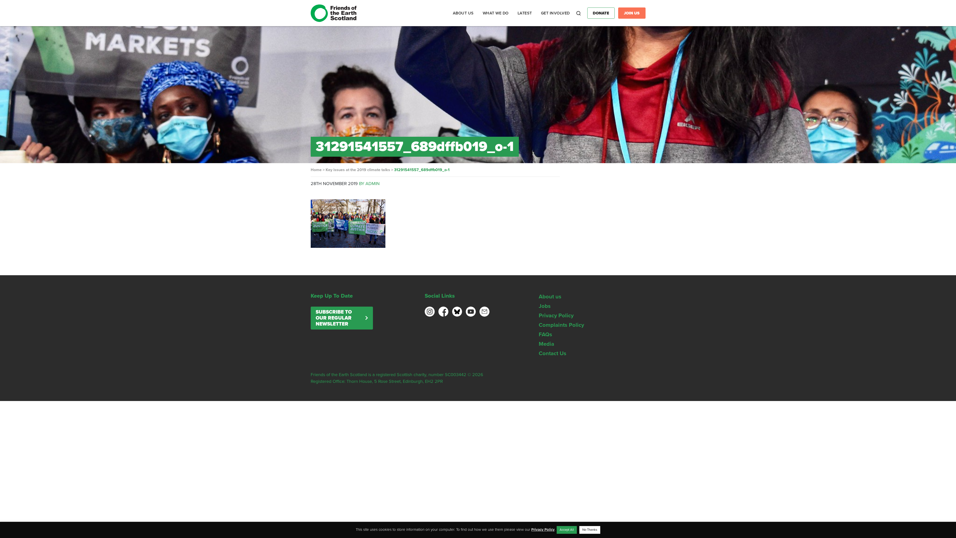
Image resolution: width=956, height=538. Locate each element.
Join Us (632, 13)
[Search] (578, 13)
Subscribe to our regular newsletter (334, 318)
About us (550, 296)
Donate (601, 13)
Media (546, 344)
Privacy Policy (556, 315)
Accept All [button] (567, 530)
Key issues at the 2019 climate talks (358, 169)
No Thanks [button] (589, 530)
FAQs (545, 334)
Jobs (545, 306)
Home (316, 169)
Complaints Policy (561, 325)
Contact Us (552, 353)
